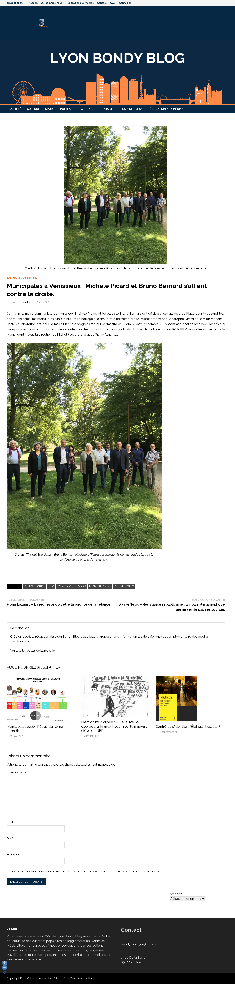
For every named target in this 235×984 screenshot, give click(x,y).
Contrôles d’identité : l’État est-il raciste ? (188, 726)
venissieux (127, 586)
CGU (113, 3)
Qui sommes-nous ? (52, 3)
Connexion (125, 3)
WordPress (77, 978)
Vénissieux (30, 278)
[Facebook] (209, 2)
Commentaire (17, 772)
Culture (33, 109)
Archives (176, 894)
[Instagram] (222, 2)
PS (115, 586)
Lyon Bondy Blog (41, 978)
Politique (67, 109)
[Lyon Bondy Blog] (117, 72)
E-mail (12, 838)
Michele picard (76, 586)
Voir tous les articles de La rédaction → (35, 650)
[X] (218, 2)
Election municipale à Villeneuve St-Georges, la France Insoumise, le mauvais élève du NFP (114, 726)
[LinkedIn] (226, 2)
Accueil (33, 3)
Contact (102, 3)
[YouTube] (213, 2)
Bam (91, 978)
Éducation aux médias (80, 3)
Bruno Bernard (34, 586)
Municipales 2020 (100, 586)
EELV (51, 586)
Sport (50, 109)
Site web (13, 854)
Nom (11, 822)
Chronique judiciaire (97, 109)
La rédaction (24, 302)
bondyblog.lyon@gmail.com (141, 944)
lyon (60, 586)
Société (15, 109)
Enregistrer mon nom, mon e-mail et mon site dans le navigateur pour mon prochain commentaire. (86, 871)
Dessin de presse (131, 109)
